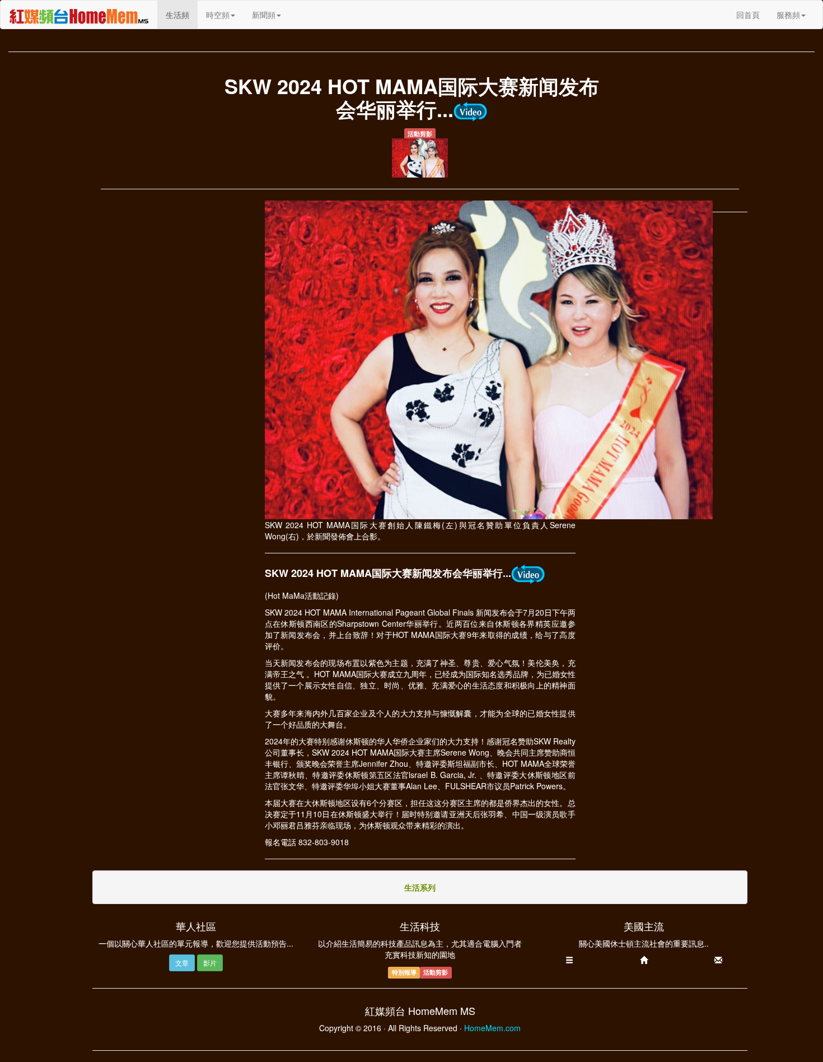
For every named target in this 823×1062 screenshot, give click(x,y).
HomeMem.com (492, 1027)
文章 (182, 962)
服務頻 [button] (788, 14)
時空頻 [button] (218, 14)
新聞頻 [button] (263, 14)
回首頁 (748, 14)
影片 (210, 962)
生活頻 (182, 14)
